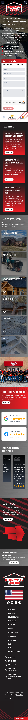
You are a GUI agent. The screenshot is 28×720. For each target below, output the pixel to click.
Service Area (8, 519)
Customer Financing (14, 652)
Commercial (11, 613)
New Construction (13, 617)
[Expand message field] (23, 90)
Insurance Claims (13, 632)
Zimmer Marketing (18, 698)
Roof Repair (11, 625)
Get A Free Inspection (21, 719)
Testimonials (12, 636)
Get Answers (14, 563)
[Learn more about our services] (14, 372)
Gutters (10, 628)
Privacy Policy (19, 694)
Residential (11, 609)
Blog (9, 648)
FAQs (9, 644)
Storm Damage (12, 621)
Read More (9, 152)
